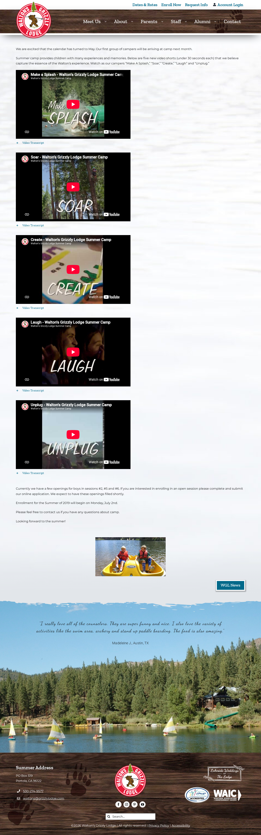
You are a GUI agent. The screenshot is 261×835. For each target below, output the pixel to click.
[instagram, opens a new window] (126, 804)
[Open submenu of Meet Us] (107, 21)
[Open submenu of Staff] (187, 21)
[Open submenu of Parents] (164, 21)
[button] (130, 143)
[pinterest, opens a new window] (134, 804)
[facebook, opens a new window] (118, 804)
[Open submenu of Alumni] (217, 21)
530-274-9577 (33, 791)
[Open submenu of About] (134, 21)
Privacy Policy (158, 825)
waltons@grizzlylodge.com (43, 798)
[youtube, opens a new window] (142, 804)
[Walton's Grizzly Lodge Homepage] (34, 20)
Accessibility (181, 825)
